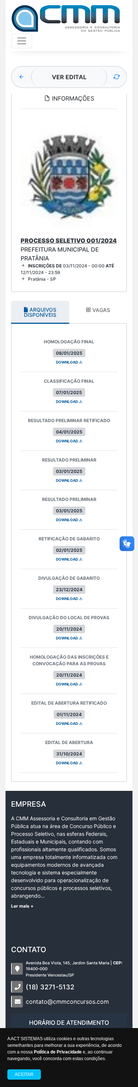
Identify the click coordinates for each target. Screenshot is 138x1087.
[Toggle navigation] (21, 41)
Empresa (28, 804)
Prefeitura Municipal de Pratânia (69, 249)
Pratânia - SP (42, 279)
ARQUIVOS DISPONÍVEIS (40, 312)
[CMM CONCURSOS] (65, 18)
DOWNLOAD (67, 362)
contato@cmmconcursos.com (67, 1001)
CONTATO (28, 949)
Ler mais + (22, 906)
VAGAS (100, 310)
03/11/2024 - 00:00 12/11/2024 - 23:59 (67, 269)
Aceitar (24, 1074)
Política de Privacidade (58, 1052)
